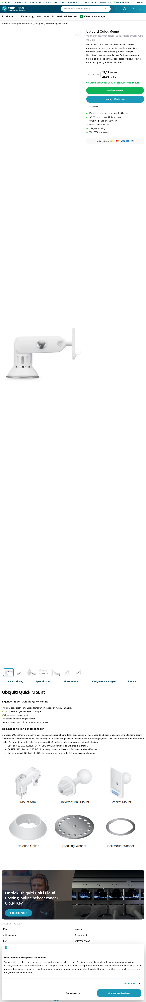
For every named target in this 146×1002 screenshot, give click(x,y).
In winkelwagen (115, 90)
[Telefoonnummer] (116, 9)
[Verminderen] (89, 74)
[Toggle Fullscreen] (78, 32)
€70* (114, 121)
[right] (78, 351)
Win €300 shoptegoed (99, 132)
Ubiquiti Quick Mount (57, 23)
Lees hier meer (18, 912)
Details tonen (129, 983)
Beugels (39, 23)
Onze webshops (123, 2)
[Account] (133, 9)
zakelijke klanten (120, 113)
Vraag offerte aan (115, 99)
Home (5, 23)
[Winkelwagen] (141, 9)
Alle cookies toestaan (119, 993)
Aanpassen (71, 993)
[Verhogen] (98, 74)
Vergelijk (96, 107)
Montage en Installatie (21, 23)
